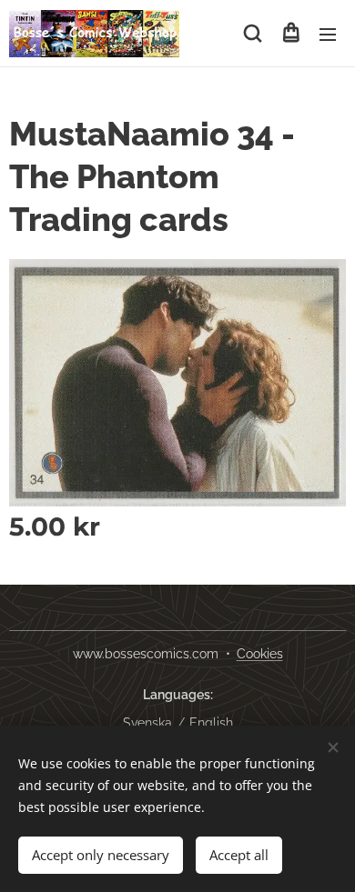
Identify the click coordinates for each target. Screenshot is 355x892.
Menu (327, 33)
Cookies (260, 653)
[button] (252, 33)
